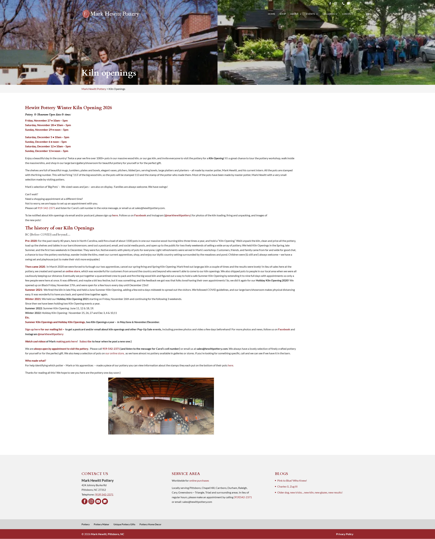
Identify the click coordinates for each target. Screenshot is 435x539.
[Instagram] (91, 501)
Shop (283, 14)
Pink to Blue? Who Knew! (292, 480)
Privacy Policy (344, 534)
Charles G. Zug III (287, 486)
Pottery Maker (101, 524)
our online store (114, 353)
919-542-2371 (46, 208)
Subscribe (86, 341)
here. (115, 215)
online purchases (199, 480)
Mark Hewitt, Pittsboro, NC (107, 534)
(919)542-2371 (243, 497)
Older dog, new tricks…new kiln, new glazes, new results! (310, 492)
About (294, 14)
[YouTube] (98, 501)
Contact (347, 14)
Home (271, 14)
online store (73, 271)
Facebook (140, 215)
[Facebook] (85, 501)
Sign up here (32, 329)
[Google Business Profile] (105, 501)
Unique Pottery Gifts (124, 524)
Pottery (86, 524)
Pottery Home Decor (150, 524)
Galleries (328, 14)
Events (310, 14)
